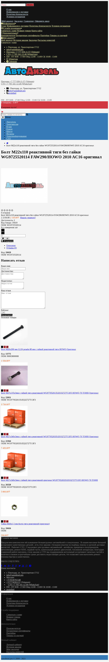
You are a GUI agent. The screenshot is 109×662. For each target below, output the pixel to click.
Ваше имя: (6, 266)
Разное (9, 129)
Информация (9, 23)
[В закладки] (3, 238)
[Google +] (10, 566)
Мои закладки (12, 649)
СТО (8, 138)
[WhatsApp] (27, 566)
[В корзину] (2, 347)
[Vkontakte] (6, 566)
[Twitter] (20, 566)
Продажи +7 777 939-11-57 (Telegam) (22, 52)
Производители (8, 35)
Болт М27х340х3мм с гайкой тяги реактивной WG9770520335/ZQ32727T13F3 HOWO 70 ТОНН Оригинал (49, 436)
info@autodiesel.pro (14, 49)
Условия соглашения (15, 17)
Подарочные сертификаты (28, 35)
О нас (9, 9)
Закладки (33, 40)
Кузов (9, 127)
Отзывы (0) (11, 248)
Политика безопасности (17, 14)
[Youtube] (24, 566)
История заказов (20, 40)
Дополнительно (10, 33)
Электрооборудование (16, 136)
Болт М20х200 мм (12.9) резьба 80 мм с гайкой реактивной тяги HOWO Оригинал (38, 349)
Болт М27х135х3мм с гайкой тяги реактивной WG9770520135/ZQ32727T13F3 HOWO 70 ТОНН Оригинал (49, 393)
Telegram (13, 61)
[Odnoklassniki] (13, 566)
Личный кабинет (14, 644)
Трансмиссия (12, 124)
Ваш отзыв (6, 290)
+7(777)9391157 (13, 582)
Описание (11, 245)
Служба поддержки (12, 28)
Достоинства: (7, 271)
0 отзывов (5, 213)
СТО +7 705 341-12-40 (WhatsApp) (21, 54)
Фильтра (10, 134)
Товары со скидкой (58, 35)
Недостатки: (6, 281)
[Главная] (7, 143)
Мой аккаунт (8, 38)
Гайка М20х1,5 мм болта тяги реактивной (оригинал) (25, 524)
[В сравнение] (7, 238)
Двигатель (11, 122)
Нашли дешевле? (28, 218)
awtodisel (12, 93)
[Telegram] (30, 566)
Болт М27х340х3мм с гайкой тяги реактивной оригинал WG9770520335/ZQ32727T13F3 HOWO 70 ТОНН (49, 480)
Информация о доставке (17, 12)
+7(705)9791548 (13, 580)
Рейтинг (5, 310)
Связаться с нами (9, 31)
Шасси (9, 131)
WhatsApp (13, 59)
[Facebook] (2, 566)
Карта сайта (37, 31)
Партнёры (44, 35)
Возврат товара (24, 31)
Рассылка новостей (46, 40)
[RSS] (17, 566)
